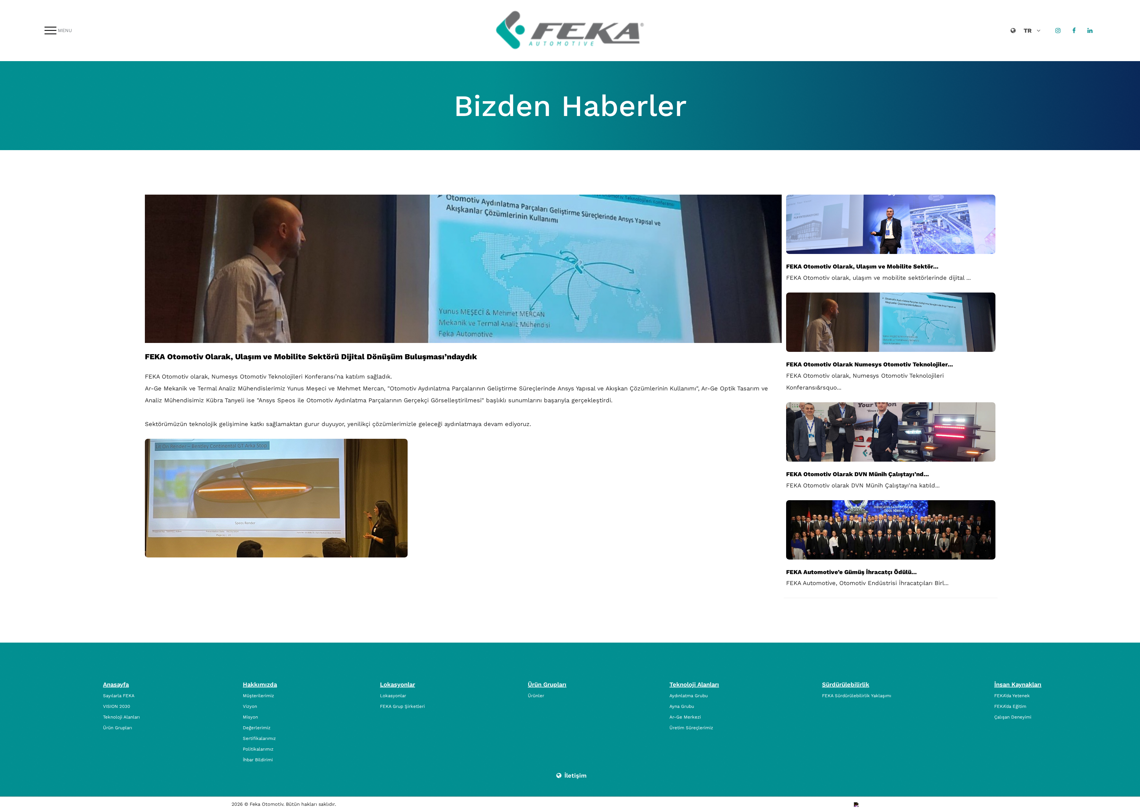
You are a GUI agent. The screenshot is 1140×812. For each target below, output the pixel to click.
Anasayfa (116, 684)
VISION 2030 (116, 706)
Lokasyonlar (397, 684)
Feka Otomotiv (266, 804)
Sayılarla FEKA (118, 695)
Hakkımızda (260, 684)
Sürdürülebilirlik (845, 684)
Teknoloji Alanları (121, 717)
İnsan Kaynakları (1017, 684)
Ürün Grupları (117, 727)
